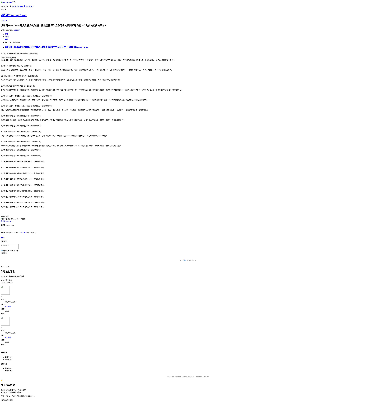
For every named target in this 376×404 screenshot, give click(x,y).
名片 (6, 39)
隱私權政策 (199, 376)
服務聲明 (206, 376)
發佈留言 (4, 253)
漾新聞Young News (14, 15)
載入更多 (4, 241)
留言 (25, 232)
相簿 (6, 34)
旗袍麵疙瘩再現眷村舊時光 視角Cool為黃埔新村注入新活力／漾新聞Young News (47, 47)
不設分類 (17, 30)
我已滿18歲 (5, 400)
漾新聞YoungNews (7, 221)
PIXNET (173, 376)
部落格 (7, 36)
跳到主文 (4, 20)
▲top (2, 237)
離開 (11, 400)
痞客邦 (21, 232)
